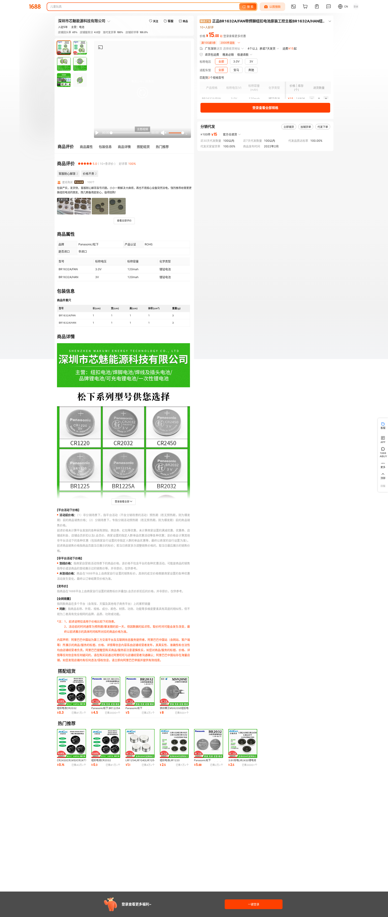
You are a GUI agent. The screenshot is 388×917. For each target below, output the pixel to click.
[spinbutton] (319, 98)
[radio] (79, 163)
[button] (142, 93)
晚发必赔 (228, 54)
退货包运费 (212, 54)
